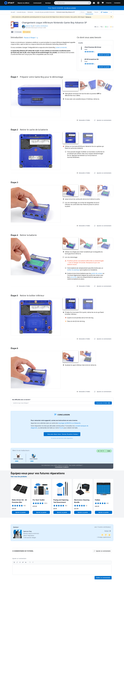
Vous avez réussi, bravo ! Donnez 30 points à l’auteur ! (63, 434)
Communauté (37, 3)
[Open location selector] (98, 3)
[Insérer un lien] (23, 562)
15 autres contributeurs (41, 26)
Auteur (16, 527)
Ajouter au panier (104, 55)
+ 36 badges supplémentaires (104, 537)
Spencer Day (29, 26)
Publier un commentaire (103, 577)
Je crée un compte (70, 8)
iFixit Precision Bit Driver (93, 47)
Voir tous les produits (19, 476)
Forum (96, 12)
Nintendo (30, 12)
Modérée (27, 32)
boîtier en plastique (73, 270)
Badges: (108, 531)
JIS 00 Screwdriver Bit (92, 59)
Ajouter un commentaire (102, 127)
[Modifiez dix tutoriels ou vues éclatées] (109, 535)
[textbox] (62, 570)
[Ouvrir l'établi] (94, 3)
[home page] (9, 2)
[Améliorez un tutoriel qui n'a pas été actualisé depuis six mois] (106, 535)
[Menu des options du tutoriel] (111, 12)
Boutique (48, 3)
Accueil (13, 12)
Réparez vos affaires (23, 3)
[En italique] (17, 562)
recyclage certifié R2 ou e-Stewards (69, 423)
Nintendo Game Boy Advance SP (65, 12)
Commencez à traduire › (62, 467)
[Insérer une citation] (25, 562)
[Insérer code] (20, 562)
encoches (74, 277)
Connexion (117, 3)
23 (107, 27)
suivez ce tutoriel (61, 47)
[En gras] (14, 562)
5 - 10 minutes (17, 32)
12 (112, 27)
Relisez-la (88, 17)
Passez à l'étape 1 (30, 38)
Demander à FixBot (84, 120)
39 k (97, 27)
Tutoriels (89, 12)
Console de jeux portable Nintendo (45, 12)
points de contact (96, 273)
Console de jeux (21, 12)
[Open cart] (102, 3)
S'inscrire (108, 3)
